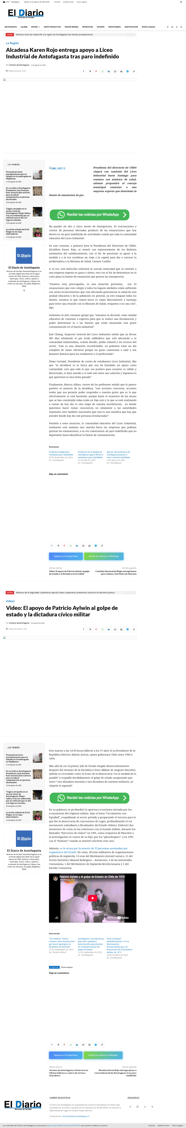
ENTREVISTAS (87, 27)
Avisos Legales (82, 2)
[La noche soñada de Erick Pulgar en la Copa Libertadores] (37, 232)
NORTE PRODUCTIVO (52, 27)
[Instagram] (172, 27)
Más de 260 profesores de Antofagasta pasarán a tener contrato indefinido (118, 455)
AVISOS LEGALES (148, 27)
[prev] (128, 34)
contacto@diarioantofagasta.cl (76, 1116)
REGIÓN (34, 27)
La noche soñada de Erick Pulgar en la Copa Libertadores (17, 231)
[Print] (121, 71)
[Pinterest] (96, 71)
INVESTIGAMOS (114, 27)
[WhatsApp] (102, 71)
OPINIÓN (100, 27)
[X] (181, 27)
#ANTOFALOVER (131, 27)
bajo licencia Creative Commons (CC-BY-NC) (63, 1125)
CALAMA (24, 27)
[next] (132, 34)
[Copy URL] (133, 71)
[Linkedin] (108, 71)
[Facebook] (168, 27)
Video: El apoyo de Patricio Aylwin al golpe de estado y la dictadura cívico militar (69, 572)
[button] (181, 2)
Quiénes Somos (68, 2)
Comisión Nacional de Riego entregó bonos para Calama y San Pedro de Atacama (115, 572)
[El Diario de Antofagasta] (24, 255)
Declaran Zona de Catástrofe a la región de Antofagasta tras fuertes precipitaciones (54, 34)
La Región (12, 43)
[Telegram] (127, 71)
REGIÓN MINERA (71, 27)
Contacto (57, 2)
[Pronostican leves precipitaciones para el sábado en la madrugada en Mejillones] (37, 175)
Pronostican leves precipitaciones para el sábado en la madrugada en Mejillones (18, 175)
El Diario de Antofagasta (19, 65)
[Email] (115, 71)
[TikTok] (177, 27)
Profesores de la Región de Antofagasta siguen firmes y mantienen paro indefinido (90, 455)
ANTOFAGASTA (11, 27)
